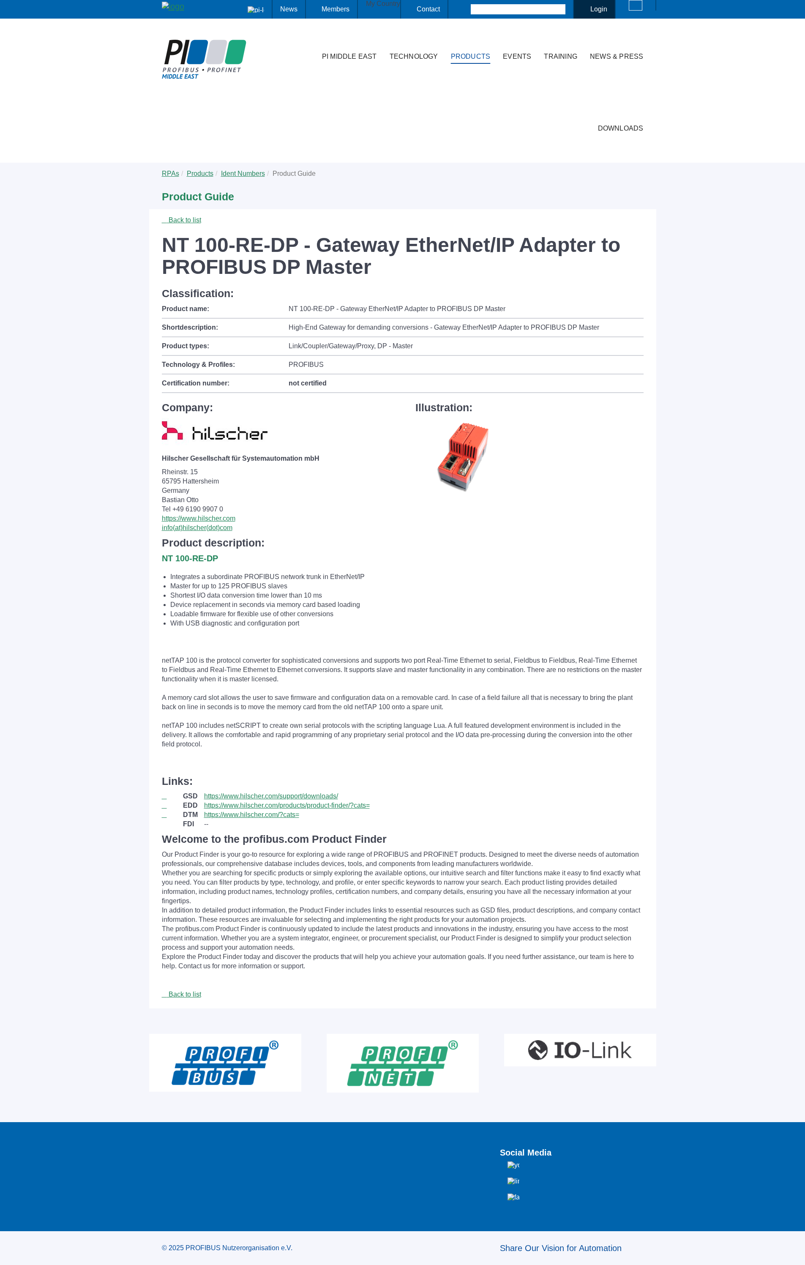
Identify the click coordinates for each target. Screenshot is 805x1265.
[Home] (307, 39)
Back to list (184, 220)
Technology (414, 56)
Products (471, 56)
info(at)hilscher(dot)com (197, 527)
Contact (428, 9)
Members (335, 9)
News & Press (616, 56)
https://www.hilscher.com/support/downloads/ (271, 796)
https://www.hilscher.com (198, 518)
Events (517, 56)
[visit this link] (172, 796)
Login (598, 9)
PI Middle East (349, 56)
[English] (635, 5)
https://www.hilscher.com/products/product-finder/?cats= (287, 805)
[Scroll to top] (794, 1252)
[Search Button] (463, 9)
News (288, 9)
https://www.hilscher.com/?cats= (251, 814)
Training (560, 56)
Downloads (621, 128)
